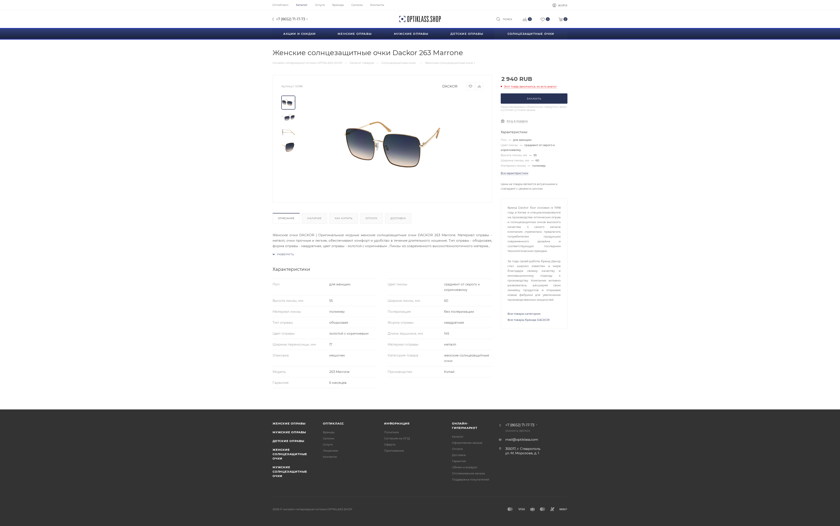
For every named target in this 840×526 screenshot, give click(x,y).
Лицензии (330, 450)
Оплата (371, 218)
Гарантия (459, 461)
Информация (397, 423)
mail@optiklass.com (521, 439)
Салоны (328, 438)
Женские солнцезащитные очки (290, 454)
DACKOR (449, 86)
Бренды (328, 432)
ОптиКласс (333, 423)
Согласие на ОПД (397, 438)
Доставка (398, 218)
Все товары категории (524, 313)
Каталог (458, 436)
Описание (286, 218)
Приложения (394, 450)
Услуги (328, 444)
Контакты (330, 456)
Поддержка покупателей (470, 479)
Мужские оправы (289, 432)
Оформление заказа (467, 442)
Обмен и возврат (464, 467)
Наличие (314, 218)
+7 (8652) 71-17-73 (290, 19)
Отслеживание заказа (468, 473)
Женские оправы (289, 423)
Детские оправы (288, 441)
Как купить (344, 218)
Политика (391, 432)
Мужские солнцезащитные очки (290, 471)
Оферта (390, 444)
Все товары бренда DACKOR (529, 320)
